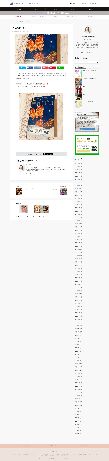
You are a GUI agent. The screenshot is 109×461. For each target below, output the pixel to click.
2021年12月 (78, 325)
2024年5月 (78, 239)
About (36, 9)
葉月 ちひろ (29, 164)
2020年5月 (78, 386)
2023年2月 (78, 281)
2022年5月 (78, 309)
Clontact (52, 455)
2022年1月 (78, 322)
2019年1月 (78, 430)
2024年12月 (78, 224)
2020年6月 (78, 383)
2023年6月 (78, 268)
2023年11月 (78, 252)
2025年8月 (78, 198)
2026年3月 (78, 176)
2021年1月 (78, 360)
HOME (19, 9)
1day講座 (56, 16)
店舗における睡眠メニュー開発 (84, 454)
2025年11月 (78, 189)
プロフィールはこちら (87, 52)
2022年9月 (78, 297)
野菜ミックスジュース (38, 216)
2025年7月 (78, 201)
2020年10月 (78, 370)
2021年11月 (78, 329)
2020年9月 (78, 373)
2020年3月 (78, 392)
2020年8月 (78, 376)
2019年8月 (78, 408)
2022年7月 (78, 303)
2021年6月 (78, 344)
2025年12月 (78, 185)
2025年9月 (78, 195)
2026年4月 (78, 173)
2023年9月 (78, 259)
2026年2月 (78, 179)
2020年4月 (78, 389)
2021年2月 (78, 357)
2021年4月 (78, 351)
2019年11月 (78, 405)
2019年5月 (78, 418)
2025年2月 (78, 217)
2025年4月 (78, 211)
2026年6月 (78, 166)
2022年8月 (78, 300)
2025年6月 (78, 204)
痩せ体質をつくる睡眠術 (38, 16)
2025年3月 (78, 214)
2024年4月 (78, 243)
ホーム (13, 454)
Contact (90, 9)
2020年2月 (78, 395)
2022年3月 (78, 316)
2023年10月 (78, 255)
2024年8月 (78, 233)
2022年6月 (78, 306)
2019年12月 (78, 402)
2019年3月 (78, 424)
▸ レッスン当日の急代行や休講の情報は (54, 13)
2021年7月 (78, 341)
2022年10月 (78, 294)
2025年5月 (78, 208)
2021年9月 (78, 335)
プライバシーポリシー (61, 455)
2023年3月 (78, 278)
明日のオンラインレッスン (22, 216)
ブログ (26, 31)
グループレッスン (55, 454)
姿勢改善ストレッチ (72, 16)
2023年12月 (78, 249)
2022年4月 (78, 313)
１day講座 (25, 454)
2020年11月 (78, 367)
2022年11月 (78, 290)
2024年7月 (78, 236)
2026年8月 (78, 163)
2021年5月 (78, 348)
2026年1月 (78, 182)
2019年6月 (78, 414)
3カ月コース (33, 454)
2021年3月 (78, 354)
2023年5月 (78, 271)
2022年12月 (78, 287)
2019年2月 (78, 427)
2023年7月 (78, 265)
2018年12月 (78, 434)
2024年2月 (78, 246)
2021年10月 (78, 332)
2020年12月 (78, 364)
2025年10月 (78, 192)
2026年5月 (78, 169)
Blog (72, 9)
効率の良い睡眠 (91, 16)
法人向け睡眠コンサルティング (68, 454)
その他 (23, 31)
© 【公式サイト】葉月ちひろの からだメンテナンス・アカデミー (54, 458)
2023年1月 (78, 284)
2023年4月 (78, 274)
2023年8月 (78, 262)
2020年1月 (78, 399)
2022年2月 (78, 319)
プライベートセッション (43, 454)
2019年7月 (78, 411)
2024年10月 (78, 227)
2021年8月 (78, 338)
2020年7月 (78, 379)
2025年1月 (78, 220)
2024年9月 (78, 230)
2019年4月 (78, 421)
